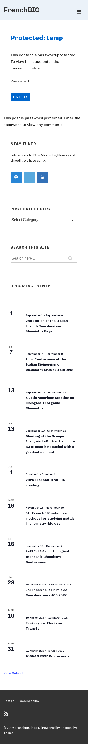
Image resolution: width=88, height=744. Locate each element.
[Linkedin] (42, 177)
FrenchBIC (22, 10)
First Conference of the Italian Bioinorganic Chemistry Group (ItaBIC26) (49, 364)
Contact (10, 701)
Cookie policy (29, 701)
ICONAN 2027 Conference (47, 656)
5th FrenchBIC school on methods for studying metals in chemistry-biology (50, 518)
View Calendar (15, 673)
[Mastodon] (16, 177)
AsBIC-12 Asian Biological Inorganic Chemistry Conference (47, 556)
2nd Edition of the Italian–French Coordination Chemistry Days (47, 326)
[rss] (6, 715)
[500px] (29, 177)
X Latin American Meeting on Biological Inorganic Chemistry (50, 403)
